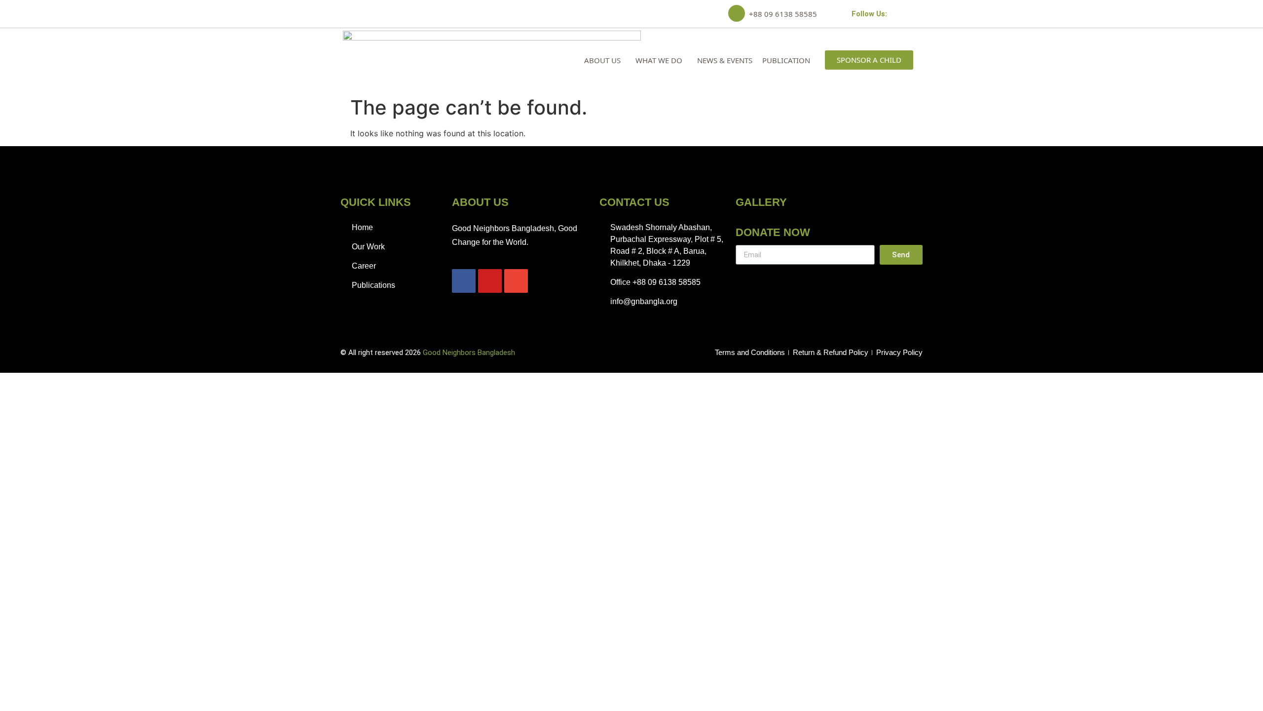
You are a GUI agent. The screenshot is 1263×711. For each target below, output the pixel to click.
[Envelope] (919, 14)
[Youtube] (906, 14)
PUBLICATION (786, 60)
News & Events (724, 60)
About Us (602, 60)
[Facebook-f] (893, 14)
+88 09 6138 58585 (783, 14)
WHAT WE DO (658, 60)
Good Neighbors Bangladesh (469, 352)
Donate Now (773, 232)
